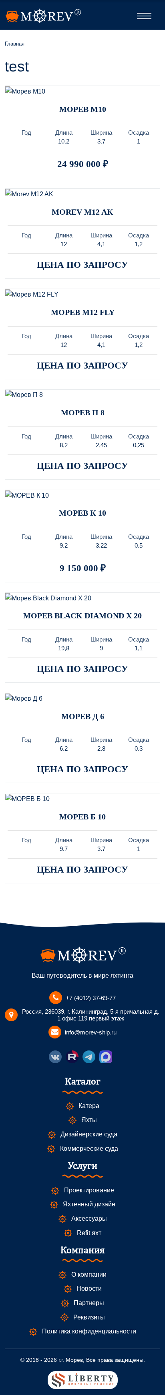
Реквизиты (89, 1317)
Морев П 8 (83, 412)
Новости (89, 1288)
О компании (89, 1274)
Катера (88, 1105)
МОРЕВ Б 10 (82, 816)
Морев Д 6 (82, 716)
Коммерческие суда (89, 1148)
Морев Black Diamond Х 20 (82, 615)
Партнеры (89, 1302)
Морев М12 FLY (83, 312)
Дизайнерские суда (88, 1134)
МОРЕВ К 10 (82, 512)
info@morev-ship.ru (91, 1032)
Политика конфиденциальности (89, 1331)
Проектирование (89, 1190)
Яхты (89, 1119)
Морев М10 (82, 109)
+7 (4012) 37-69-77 (91, 997)
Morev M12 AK (82, 211)
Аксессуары (89, 1218)
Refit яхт (89, 1233)
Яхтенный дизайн (89, 1204)
